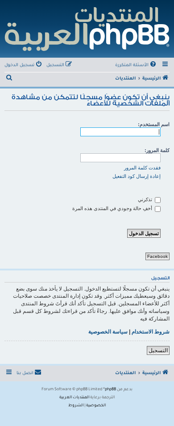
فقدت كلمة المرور (142, 167)
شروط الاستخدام (151, 332)
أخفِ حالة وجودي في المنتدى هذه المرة (112, 208)
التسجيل (158, 350)
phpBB (110, 390)
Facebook (157, 256)
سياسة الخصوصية (108, 332)
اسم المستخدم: (154, 124)
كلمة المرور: (157, 150)
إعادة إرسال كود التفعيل (136, 176)
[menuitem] (136, 65)
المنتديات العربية (74, 398)
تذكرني (145, 199)
